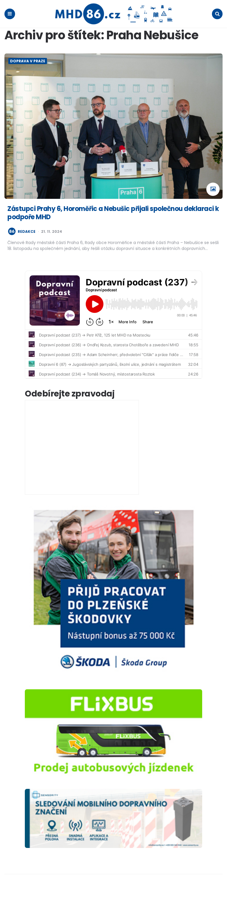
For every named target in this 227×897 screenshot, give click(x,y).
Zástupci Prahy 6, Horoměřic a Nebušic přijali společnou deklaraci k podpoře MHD (113, 213)
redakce (26, 232)
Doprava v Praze (27, 61)
